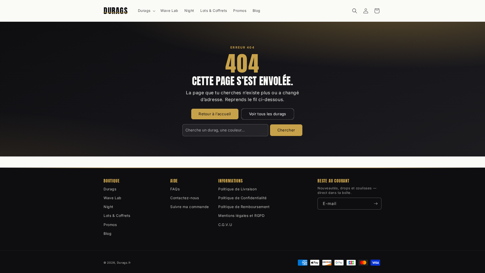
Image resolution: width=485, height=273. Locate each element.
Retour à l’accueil (215, 113)
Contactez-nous (184, 198)
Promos (110, 224)
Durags (110, 189)
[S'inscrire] (375, 204)
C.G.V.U (225, 224)
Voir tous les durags (267, 113)
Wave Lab (113, 198)
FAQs (175, 189)
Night (108, 206)
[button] (146, 10)
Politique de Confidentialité (242, 198)
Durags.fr (124, 262)
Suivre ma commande (189, 206)
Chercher (286, 130)
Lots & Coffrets (117, 215)
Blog (107, 233)
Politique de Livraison (237, 189)
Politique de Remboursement (244, 206)
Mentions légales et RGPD (241, 215)
